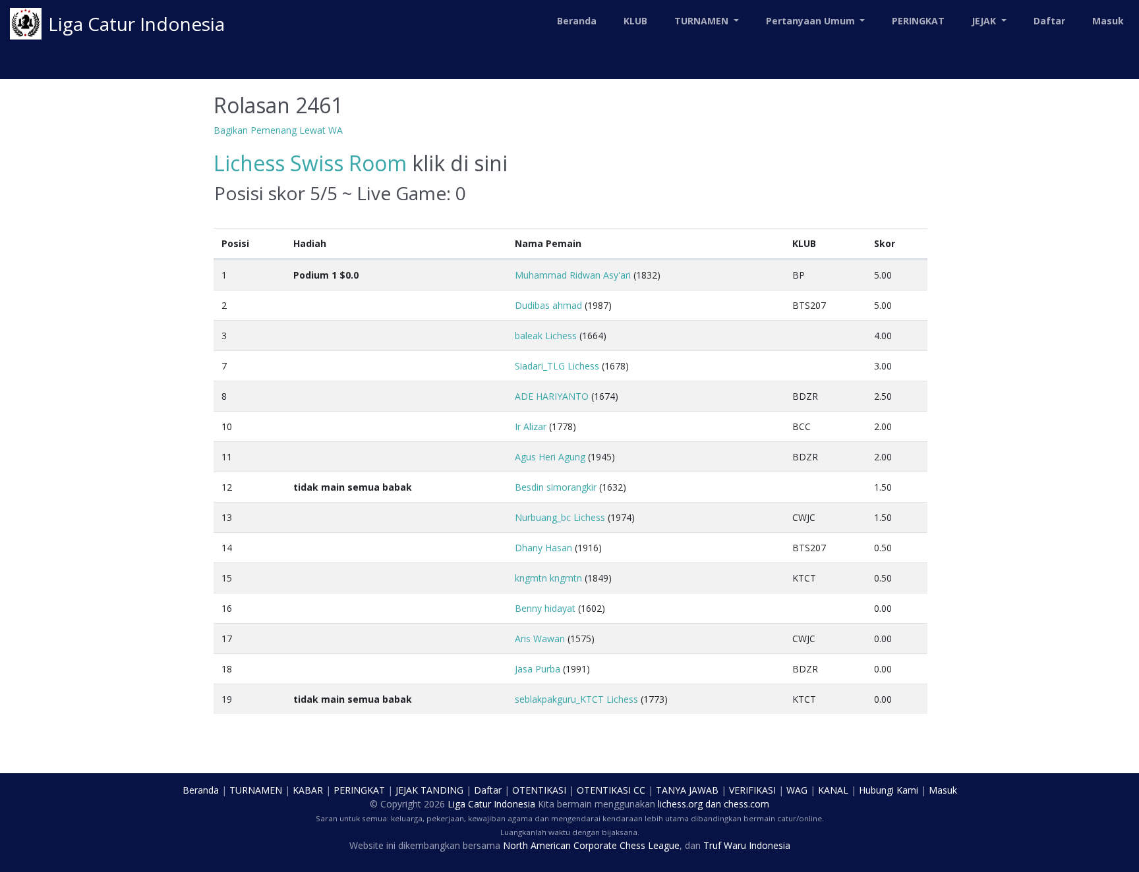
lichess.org (680, 804)
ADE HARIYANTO (552, 396)
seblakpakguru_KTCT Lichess (576, 699)
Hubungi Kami (888, 790)
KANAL (833, 790)
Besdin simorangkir (556, 487)
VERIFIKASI (752, 790)
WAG (796, 790)
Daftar (1049, 20)
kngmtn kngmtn (548, 578)
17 (226, 638)
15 (226, 578)
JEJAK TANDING (429, 790)
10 (226, 426)
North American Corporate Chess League (591, 845)
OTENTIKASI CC (611, 790)
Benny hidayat (545, 608)
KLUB (635, 20)
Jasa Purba (537, 669)
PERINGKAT (918, 20)
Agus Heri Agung (550, 456)
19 (226, 699)
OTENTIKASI (539, 790)
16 (226, 608)
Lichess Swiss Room (310, 163)
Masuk (1108, 20)
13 (226, 517)
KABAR (308, 790)
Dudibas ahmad (548, 305)
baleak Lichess (546, 335)
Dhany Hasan (543, 547)
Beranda (577, 20)
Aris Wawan (540, 638)
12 (226, 487)
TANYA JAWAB (687, 790)
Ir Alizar (530, 426)
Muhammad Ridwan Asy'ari (573, 275)
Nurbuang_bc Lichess (560, 517)
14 (226, 547)
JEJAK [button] (985, 20)
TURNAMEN (255, 790)
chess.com (746, 804)
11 (226, 456)
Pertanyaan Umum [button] (812, 20)
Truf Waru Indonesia (746, 845)
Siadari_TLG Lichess (557, 366)
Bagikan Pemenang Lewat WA (278, 130)
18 (226, 669)
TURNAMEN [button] (702, 20)
